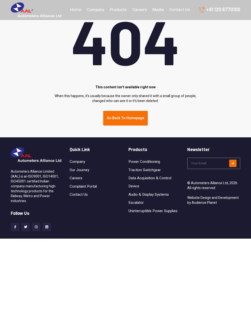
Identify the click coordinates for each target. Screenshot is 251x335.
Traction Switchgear (144, 170)
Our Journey (79, 170)
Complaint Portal (83, 186)
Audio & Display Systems (148, 194)
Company (95, 10)
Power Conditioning (144, 161)
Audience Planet (204, 202)
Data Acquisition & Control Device (149, 182)
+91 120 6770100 (223, 9)
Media (158, 10)
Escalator (136, 202)
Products (118, 10)
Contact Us (179, 10)
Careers (139, 10)
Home (75, 10)
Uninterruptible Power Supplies (152, 211)
